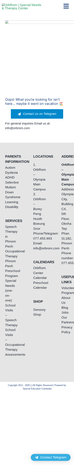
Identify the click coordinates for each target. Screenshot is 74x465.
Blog (64, 307)
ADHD (9, 177)
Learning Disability (9, 204)
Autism (9, 167)
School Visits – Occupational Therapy (9, 339)
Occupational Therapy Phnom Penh (9, 258)
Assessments (9, 354)
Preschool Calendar (37, 285)
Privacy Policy (65, 329)
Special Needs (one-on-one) (9, 290)
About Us (65, 300)
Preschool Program (9, 273)
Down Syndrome (9, 194)
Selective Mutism (9, 185)
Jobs (65, 312)
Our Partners (65, 320)
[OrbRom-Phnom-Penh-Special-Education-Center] (21, 5)
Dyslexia (9, 172)
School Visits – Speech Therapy (9, 315)
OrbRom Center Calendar (37, 273)
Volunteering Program (65, 290)
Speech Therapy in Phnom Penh (9, 236)
